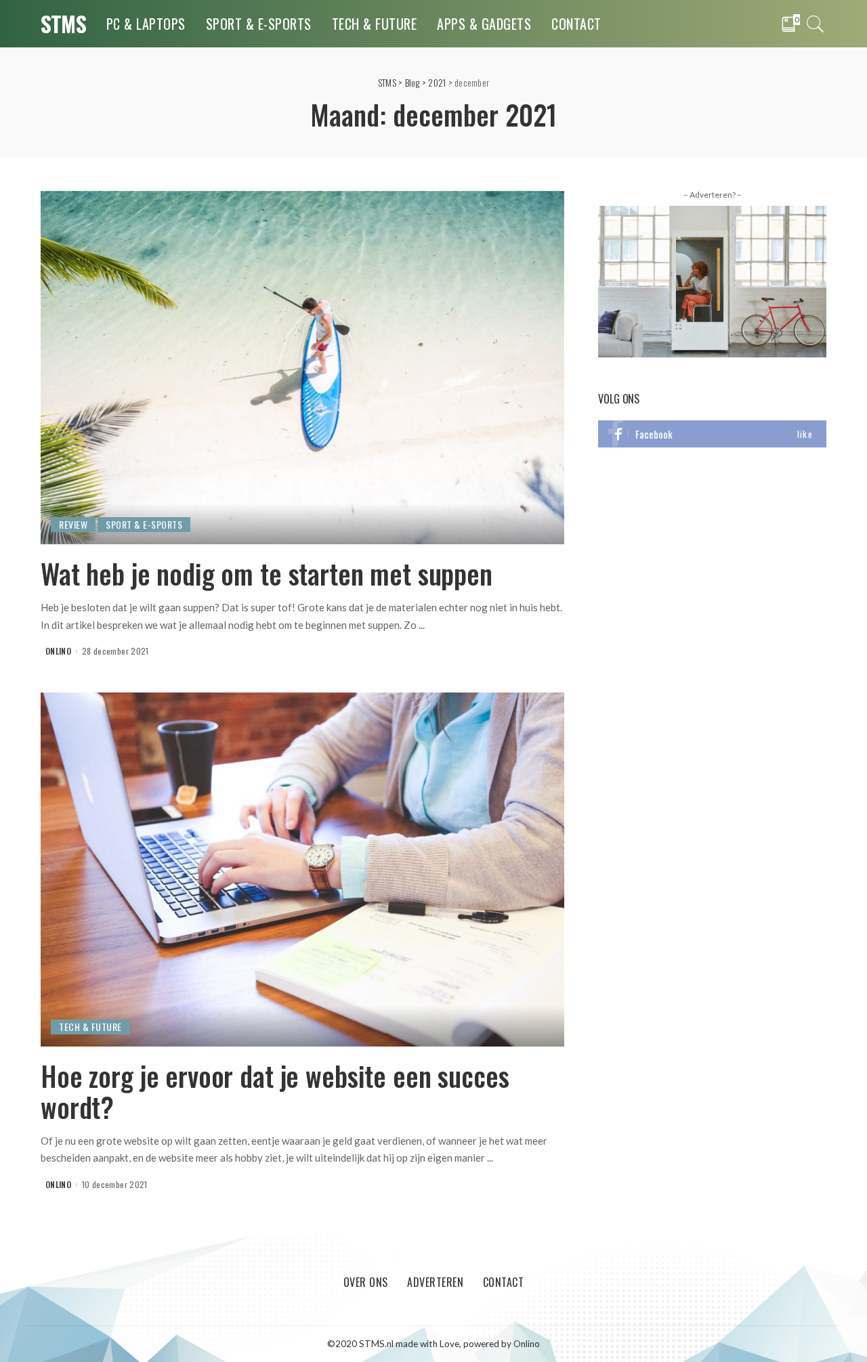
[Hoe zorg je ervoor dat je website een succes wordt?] (302, 868)
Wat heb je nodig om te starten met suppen (266, 573)
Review (73, 524)
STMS (63, 23)
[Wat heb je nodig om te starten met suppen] (302, 365)
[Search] (815, 23)
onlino (58, 651)
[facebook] (712, 433)
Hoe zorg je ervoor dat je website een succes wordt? (275, 1091)
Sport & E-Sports (144, 524)
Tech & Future (90, 1026)
